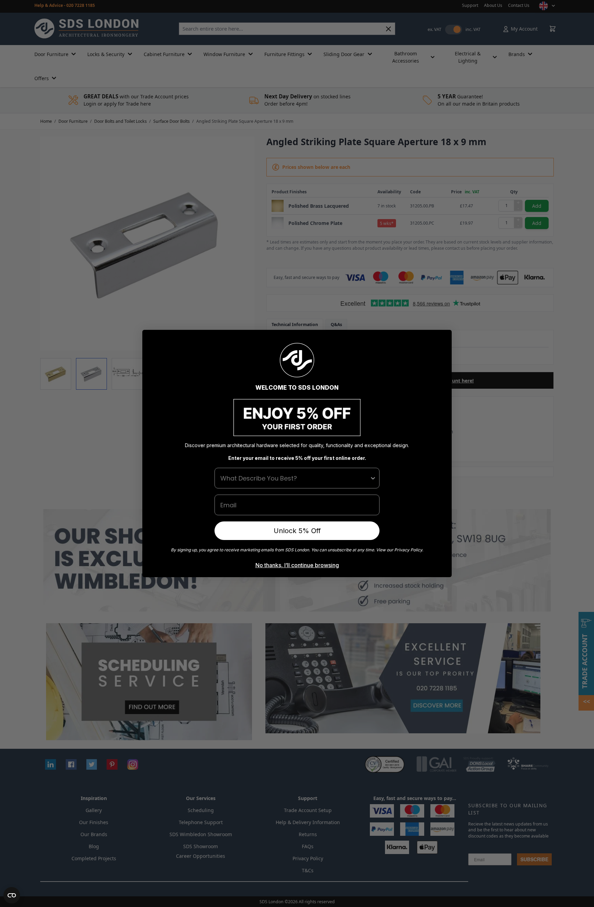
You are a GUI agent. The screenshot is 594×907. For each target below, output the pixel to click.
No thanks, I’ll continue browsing (297, 565)
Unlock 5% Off (297, 531)
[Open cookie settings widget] (11, 895)
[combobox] (295, 478)
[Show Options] (373, 478)
